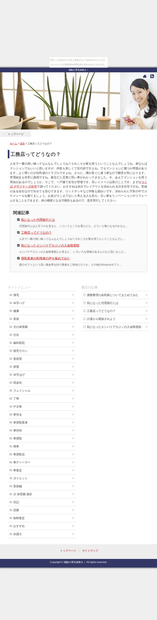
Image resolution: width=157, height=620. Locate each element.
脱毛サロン (20, 350)
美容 (16, 319)
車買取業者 (20, 422)
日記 (16, 502)
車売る (17, 414)
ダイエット (20, 478)
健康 (16, 311)
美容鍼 (17, 486)
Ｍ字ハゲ (19, 303)
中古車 (17, 406)
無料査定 (19, 518)
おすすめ (19, 526)
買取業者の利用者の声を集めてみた (45, 258)
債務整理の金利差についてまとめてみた (112, 295)
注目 (22, 143)
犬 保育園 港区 (22, 494)
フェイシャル (21, 390)
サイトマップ (90, 550)
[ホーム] (145, 76)
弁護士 (17, 534)
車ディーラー (21, 462)
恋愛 (16, 510)
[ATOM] (152, 76)
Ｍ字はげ (19, 374)
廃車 (16, 446)
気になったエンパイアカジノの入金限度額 (50, 245)
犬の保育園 (20, 326)
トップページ (16, 134)
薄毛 (16, 295)
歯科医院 (19, 342)
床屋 (16, 366)
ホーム (13, 143)
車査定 (17, 470)
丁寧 (16, 398)
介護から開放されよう (101, 319)
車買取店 (19, 454)
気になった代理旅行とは (38, 219)
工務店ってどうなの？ (36, 232)
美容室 (17, 358)
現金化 (17, 382)
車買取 (17, 438)
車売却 (17, 430)
